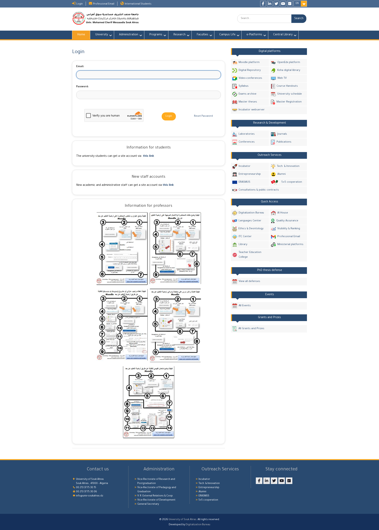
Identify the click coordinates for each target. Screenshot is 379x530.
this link (148, 156)
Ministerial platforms (290, 244)
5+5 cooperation (291, 182)
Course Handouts (287, 86)
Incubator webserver (252, 109)
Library (243, 244)
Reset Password (203, 116)
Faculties (202, 35)
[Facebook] (263, 4)
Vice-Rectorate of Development (156, 500)
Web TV (282, 78)
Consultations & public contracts (259, 190)
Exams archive (247, 94)
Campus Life (227, 35)
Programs (155, 35)
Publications (284, 142)
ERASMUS (244, 182)
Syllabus (244, 86)
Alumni (281, 174)
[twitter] (276, 4)
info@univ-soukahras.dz (89, 496)
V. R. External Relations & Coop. (155, 496)
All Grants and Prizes (251, 328)
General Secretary (148, 504)
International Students (138, 4)
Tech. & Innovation (288, 166)
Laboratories (247, 134)
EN (297, 3)
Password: (82, 87)
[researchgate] (290, 4)
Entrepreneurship (250, 174)
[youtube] (283, 4)
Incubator (244, 166)
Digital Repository (250, 70)
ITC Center (245, 236)
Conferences (247, 142)
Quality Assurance (287, 220)
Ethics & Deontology (251, 228)
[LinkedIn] (270, 4)
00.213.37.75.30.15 (86, 487)
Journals (282, 134)
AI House (282, 212)
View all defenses (249, 281)
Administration (128, 35)
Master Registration (289, 102)
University (101, 35)
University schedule (289, 94)
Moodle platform (249, 62)
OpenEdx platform (288, 62)
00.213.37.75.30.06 (86, 492)
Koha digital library (288, 70)
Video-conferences (250, 78)
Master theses (248, 102)
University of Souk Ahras (182, 519)
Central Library (283, 35)
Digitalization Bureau (251, 212)
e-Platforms (254, 35)
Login (79, 4)
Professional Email (103, 4)
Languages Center (250, 220)
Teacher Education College (250, 255)
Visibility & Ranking (288, 228)
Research (179, 35)
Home (81, 35)
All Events (245, 305)
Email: (80, 66)
